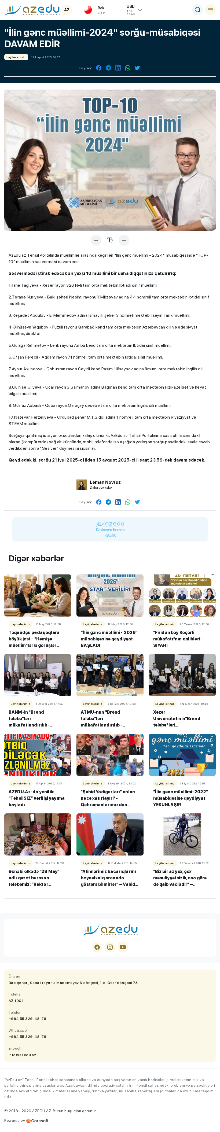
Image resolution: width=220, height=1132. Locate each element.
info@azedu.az (22, 1055)
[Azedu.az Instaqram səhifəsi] (110, 947)
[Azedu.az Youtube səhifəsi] (123, 947)
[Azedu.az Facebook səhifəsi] (97, 947)
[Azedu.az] (32, 9)
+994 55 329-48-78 (27, 1018)
